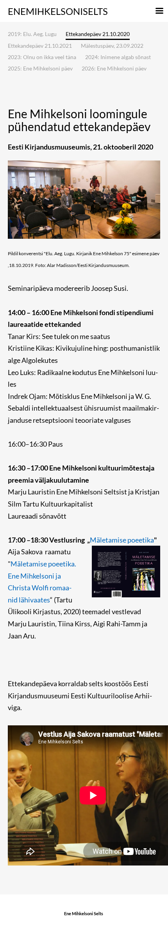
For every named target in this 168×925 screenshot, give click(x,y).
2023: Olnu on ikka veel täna (42, 57)
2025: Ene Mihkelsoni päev (40, 68)
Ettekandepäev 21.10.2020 (98, 34)
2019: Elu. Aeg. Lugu (32, 34)
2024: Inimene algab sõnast (118, 57)
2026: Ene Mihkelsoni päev (114, 68)
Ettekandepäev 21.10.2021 (40, 46)
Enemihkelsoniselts (58, 11)
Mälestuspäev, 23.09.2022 (112, 46)
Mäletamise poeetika (122, 540)
